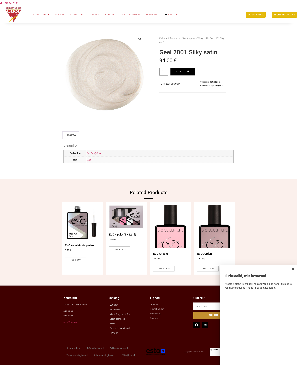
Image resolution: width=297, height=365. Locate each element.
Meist (112, 323)
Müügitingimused (95, 348)
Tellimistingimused (119, 348)
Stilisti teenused (117, 319)
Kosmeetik (115, 309)
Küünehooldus (174, 38)
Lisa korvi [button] (76, 260)
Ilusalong (39, 14)
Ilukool (75, 14)
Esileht (162, 38)
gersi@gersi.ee (70, 322)
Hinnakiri (152, 14)
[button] (140, 39)
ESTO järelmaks (128, 355)
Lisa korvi (182, 71)
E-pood (59, 14)
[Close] (293, 269)
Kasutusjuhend (74, 348)
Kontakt (110, 14)
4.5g (89, 159)
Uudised (94, 14)
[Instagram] (205, 325)
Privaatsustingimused (104, 355)
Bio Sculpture (94, 153)
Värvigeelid (202, 38)
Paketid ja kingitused (120, 328)
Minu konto (129, 14)
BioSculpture (189, 38)
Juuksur (114, 305)
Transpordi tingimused (77, 355)
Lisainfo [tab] (71, 135)
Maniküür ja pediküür (120, 314)
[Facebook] (196, 325)
